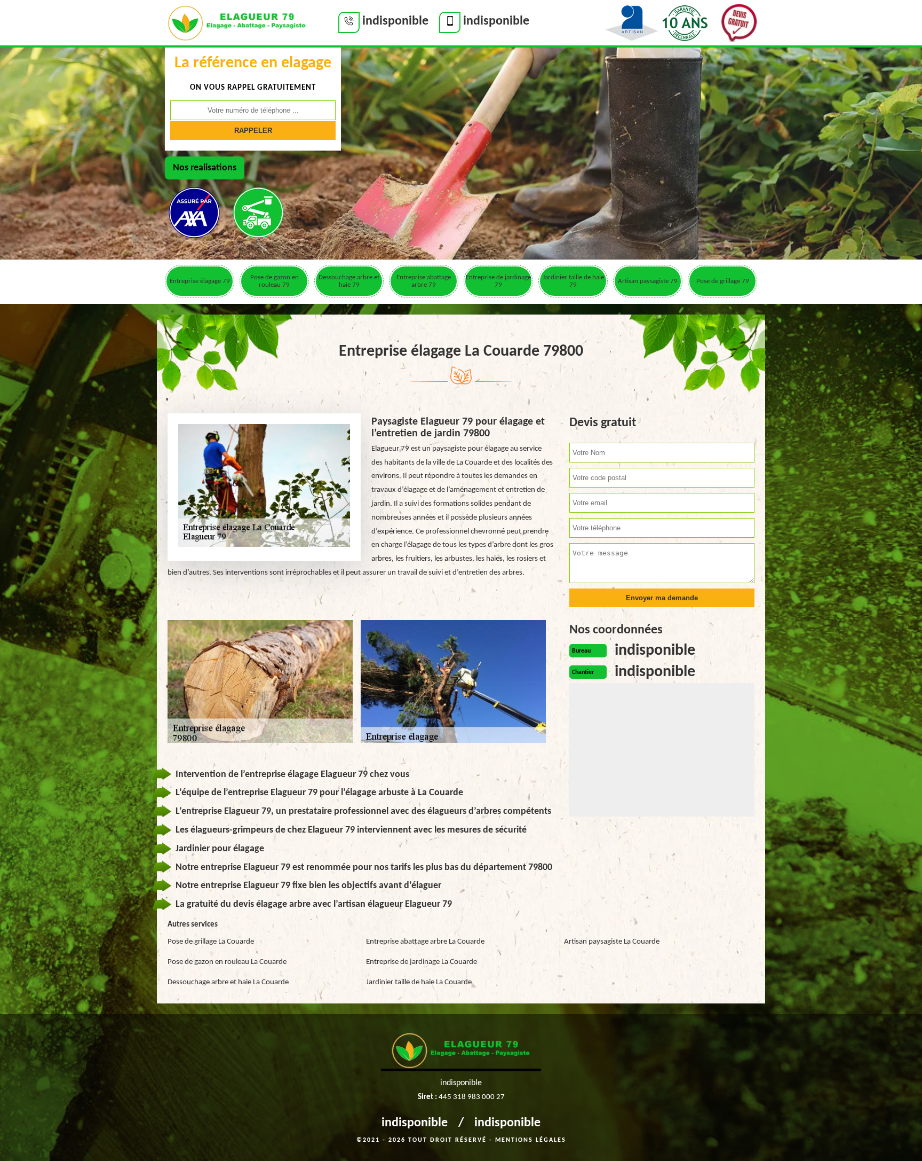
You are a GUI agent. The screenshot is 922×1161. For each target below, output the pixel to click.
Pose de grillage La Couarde (211, 942)
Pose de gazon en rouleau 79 (274, 281)
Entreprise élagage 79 (200, 281)
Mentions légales (530, 1140)
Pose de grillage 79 (722, 281)
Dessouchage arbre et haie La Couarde (228, 982)
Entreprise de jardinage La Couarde (421, 962)
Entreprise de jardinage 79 (498, 281)
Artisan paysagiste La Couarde (611, 942)
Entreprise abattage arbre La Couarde (425, 942)
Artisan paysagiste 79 (648, 281)
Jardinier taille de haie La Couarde (419, 982)
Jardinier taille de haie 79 (573, 281)
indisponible (414, 1123)
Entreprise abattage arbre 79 (423, 281)
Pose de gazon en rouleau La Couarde (227, 962)
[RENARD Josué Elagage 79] (237, 22)
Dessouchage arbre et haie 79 (349, 281)
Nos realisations (204, 168)
